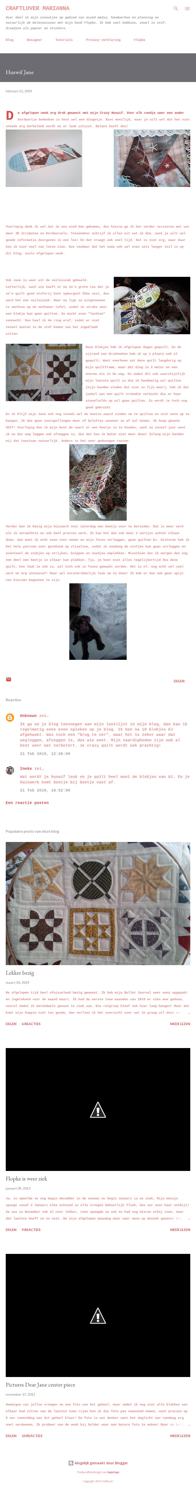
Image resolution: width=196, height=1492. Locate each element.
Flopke (139, 40)
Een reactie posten (27, 803)
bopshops (113, 1472)
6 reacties (31, 1024)
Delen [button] (179, 681)
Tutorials (64, 40)
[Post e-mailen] (8, 681)
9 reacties (31, 1230)
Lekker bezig (20, 972)
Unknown (28, 716)
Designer (34, 40)
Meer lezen (180, 1024)
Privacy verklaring (103, 40)
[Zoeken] (176, 8)
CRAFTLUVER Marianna (37, 8)
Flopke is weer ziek (26, 1178)
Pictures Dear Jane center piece (40, 1384)
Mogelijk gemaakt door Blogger (101, 1463)
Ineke (26, 769)
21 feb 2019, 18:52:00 (45, 790)
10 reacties (32, 1436)
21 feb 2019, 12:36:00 (45, 754)
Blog (9, 40)
